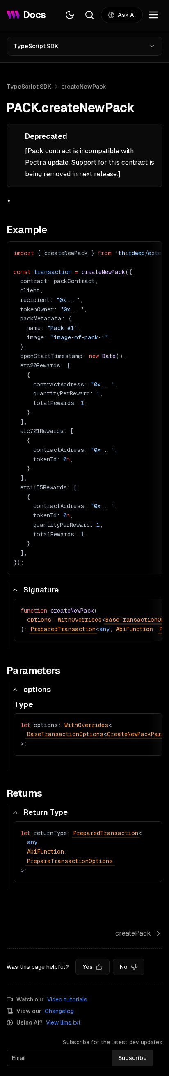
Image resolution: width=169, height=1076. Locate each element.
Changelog (59, 1011)
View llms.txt (63, 1022)
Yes (87, 967)
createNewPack (83, 86)
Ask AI (127, 15)
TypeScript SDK (36, 46)
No (124, 967)
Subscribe (132, 1058)
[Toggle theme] (70, 15)
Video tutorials (67, 999)
